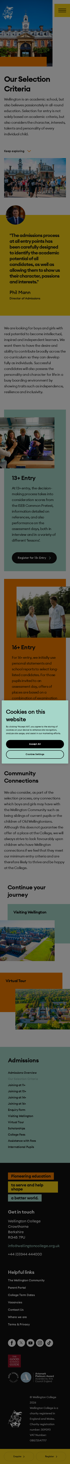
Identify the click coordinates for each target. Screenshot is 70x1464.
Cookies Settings (35, 754)
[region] (35, 732)
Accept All (35, 744)
